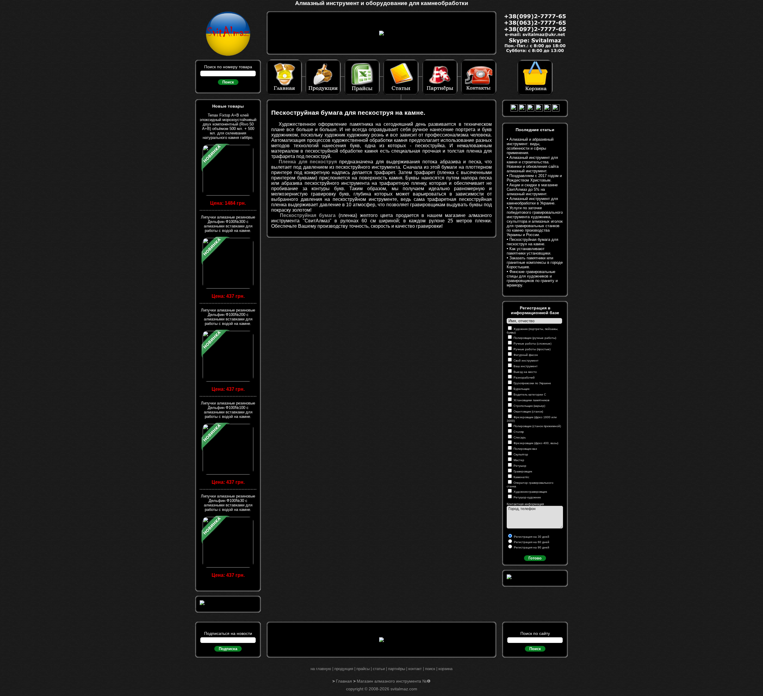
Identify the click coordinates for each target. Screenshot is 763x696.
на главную (321, 668)
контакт (415, 668)
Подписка (228, 649)
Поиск (228, 82)
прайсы (363, 668)
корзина (445, 668)
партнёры (396, 668)
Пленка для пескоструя (308, 161)
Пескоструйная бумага (308, 215)
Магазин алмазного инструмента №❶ (394, 681)
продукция (343, 668)
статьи (379, 668)
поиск (430, 668)
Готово (535, 558)
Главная (344, 681)
